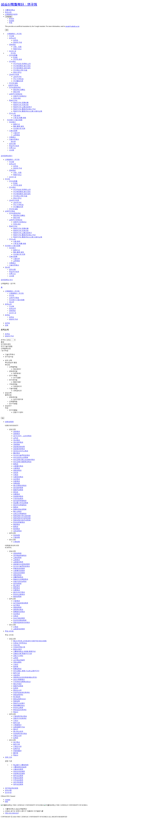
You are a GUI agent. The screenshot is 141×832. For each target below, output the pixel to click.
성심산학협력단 (19, 679)
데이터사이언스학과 (20, 451)
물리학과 (16, 453)
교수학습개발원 (19, 660)
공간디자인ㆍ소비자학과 (22, 436)
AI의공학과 (17, 531)
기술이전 (16, 133)
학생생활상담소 (19, 705)
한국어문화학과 (19, 522)
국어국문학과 (18, 442)
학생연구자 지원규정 (20, 105)
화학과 (15, 526)
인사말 (11, 36)
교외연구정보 (13, 85)
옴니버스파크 (18, 731)
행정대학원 (17, 596)
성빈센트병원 (18, 782)
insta (6, 801)
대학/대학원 (9, 422)
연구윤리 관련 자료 (20, 70)
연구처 (13, 53)
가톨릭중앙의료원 (19, 767)
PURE (15, 57)
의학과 (15, 616)
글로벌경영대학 (19, 446)
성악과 (15, 472)
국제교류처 (17, 662)
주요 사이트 (9, 631)
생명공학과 (17, 470)
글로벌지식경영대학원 (21, 564)
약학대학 (16, 483)
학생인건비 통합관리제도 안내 (24, 109)
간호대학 (16, 537)
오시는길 (8, 792)
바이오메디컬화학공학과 (22, 462)
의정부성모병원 (19, 773)
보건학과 (16, 605)
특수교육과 (17, 511)
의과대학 (16, 535)
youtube (7, 800)
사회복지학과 (18, 466)
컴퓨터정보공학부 (19, 509)
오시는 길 (12, 51)
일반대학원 (17, 583)
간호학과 (16, 601)
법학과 (15, 464)
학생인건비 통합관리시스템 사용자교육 (27, 111)
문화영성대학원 (19, 568)
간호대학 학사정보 (20, 716)
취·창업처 (16, 697)
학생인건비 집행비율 (20, 102)
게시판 (13, 141)
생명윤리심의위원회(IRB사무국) (25, 677)
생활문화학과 (18, 577)
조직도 (15, 40)
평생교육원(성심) (19, 699)
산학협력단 (17, 725)
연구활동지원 (18, 81)
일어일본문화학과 (19, 501)
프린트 (7, 323)
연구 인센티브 (18, 79)
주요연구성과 (14, 146)
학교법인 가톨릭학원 (20, 765)
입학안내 (16, 748)
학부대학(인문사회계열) (22, 516)
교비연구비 (17, 76)
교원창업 (16, 135)
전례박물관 (17, 751)
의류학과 (16, 494)
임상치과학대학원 (19, 620)
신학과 (15, 627)
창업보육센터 (18, 694)
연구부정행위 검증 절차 (22, 68)
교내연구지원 (14, 74)
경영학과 (16, 431)
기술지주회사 (14, 139)
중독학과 (16, 588)
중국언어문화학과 (19, 505)
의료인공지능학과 (19, 581)
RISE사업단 (17, 649)
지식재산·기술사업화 (14, 120)
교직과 (15, 438)
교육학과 (16, 560)
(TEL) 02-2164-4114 (11, 813)
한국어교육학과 (19, 594)
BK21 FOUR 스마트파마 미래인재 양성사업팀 (30, 641)
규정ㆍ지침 (17, 47)
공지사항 (12, 143)
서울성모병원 (18, 769)
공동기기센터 (18, 656)
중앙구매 (16, 92)
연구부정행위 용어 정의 (22, 66)
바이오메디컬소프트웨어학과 (24, 459)
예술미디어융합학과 (20, 579)
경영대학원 (17, 553)
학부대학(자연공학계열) (22, 518)
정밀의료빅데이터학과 (21, 622)
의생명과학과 (18, 496)
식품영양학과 (18, 477)
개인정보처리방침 (11, 788)
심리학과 (16, 479)
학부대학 (16, 701)
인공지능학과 (18, 498)
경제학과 (16, 434)
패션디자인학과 (19, 592)
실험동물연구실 (19, 727)
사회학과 (16, 468)
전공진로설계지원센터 (21, 692)
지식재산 (12, 122)
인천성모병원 (18, 780)
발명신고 (16, 124)
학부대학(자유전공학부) (22, 520)
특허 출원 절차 (18, 126)
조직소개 (12, 38)
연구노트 (12, 113)
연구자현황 (13, 55)
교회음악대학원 (19, 629)
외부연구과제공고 (19, 96)
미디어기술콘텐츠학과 (21, 455)
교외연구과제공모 (15, 94)
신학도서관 (17, 746)
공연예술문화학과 (19, 555)
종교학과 (16, 586)
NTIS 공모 (17, 98)
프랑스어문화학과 (19, 513)
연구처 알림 (13, 83)
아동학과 (16, 481)
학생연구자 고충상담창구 (22, 107)
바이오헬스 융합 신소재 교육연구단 (26, 671)
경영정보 (12, 44)
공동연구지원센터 (19, 718)
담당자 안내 (17, 42)
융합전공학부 (18, 490)
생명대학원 (17, 607)
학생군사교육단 (19, 703)
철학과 (15, 507)
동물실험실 (17, 669)
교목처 (15, 658)
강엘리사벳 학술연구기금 (22, 653)
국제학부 (16, 444)
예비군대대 (17, 684)
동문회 (15, 666)
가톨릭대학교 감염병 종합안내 (24, 651)
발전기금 (16, 673)
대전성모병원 (18, 784)
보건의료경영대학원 (20, 603)
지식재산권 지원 (19, 128)
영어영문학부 (18, 488)
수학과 (15, 475)
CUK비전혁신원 (19, 647)
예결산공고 (17, 49)
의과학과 (16, 614)
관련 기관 (8, 757)
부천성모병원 (18, 776)
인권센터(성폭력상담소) (22, 681)
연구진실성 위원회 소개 (22, 64)
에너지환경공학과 (19, 485)
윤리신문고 (17, 72)
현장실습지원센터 (19, 710)
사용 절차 (16, 115)
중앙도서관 (17, 690)
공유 (6, 325)
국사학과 (16, 440)
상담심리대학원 (19, 573)
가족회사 (12, 137)
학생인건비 (13, 100)
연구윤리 (12, 61)
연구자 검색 (17, 59)
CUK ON (16, 645)
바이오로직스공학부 (20, 457)
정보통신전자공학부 (20, 503)
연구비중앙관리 (15, 87)
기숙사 (15, 664)
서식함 (11, 150)
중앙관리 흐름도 (19, 89)
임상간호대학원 (19, 618)
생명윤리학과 (18, 609)
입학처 (15, 688)
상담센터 (16, 675)
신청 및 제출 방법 (19, 118)
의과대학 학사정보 (20, 733)
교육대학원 (17, 558)
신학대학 (16, 542)
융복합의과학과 (19, 612)
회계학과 (16, 529)
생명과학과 (17, 575)
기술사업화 (13, 130)
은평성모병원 (18, 778)
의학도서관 (17, 736)
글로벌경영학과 (19, 449)
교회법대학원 (18, 562)
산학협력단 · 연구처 (14, 34)
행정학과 (16, 524)
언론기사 (12, 148)
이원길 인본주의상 (20, 643)
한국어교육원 (18, 707)
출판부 (15, 753)
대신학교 (16, 742)
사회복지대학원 (19, 570)
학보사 (15, 712)
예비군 (15, 729)
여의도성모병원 (19, 771)
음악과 (15, 492)
